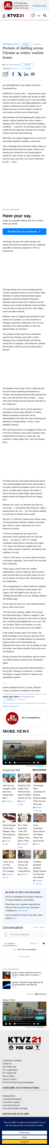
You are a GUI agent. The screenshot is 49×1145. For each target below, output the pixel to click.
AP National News (27, 697)
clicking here (22, 910)
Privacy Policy (9, 1076)
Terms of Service (10, 1079)
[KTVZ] (17, 15)
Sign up (42, 927)
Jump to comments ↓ (11, 706)
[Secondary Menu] (6, 15)
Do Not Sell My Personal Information (18, 1082)
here (14, 918)
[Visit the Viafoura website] (40, 994)
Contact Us (7, 1063)
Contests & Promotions (12, 1099)
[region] (24, 961)
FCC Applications (10, 1070)
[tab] (10, 943)
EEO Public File (9, 1067)
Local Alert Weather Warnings (15, 1108)
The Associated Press (12, 65)
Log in (35, 927)
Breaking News (9, 1096)
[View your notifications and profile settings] (43, 943)
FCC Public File (9, 1073)
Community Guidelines (12, 1060)
